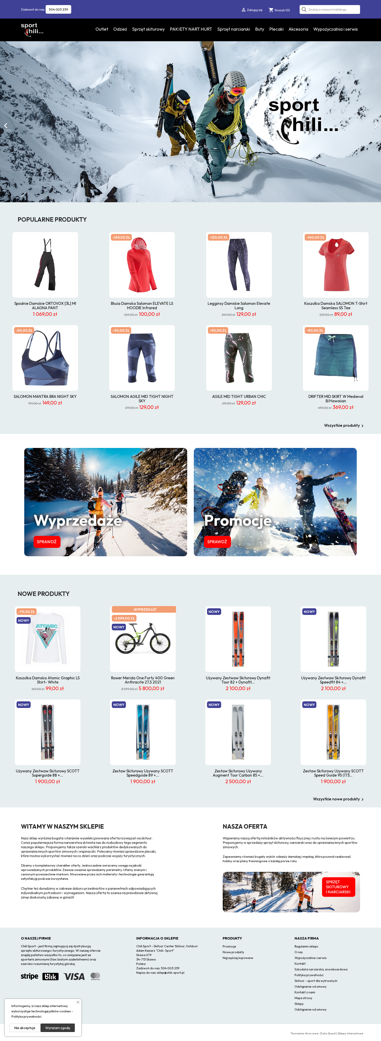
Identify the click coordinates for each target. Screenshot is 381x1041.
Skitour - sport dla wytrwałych (316, 981)
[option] (190, 121)
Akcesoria (298, 29)
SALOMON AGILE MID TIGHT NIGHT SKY (142, 398)
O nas (299, 952)
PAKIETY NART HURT (191, 29)
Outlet (101, 29)
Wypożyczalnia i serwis (335, 29)
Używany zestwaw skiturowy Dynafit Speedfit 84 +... (333, 680)
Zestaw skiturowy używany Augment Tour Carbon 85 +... (238, 773)
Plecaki (276, 29)
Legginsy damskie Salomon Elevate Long (239, 305)
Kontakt (300, 964)
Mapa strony (303, 998)
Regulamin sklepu (306, 946)
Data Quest (328, 1033)
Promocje (229, 946)
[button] (28, 123)
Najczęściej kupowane (238, 958)
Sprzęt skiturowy (148, 29)
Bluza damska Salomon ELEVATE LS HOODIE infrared (142, 305)
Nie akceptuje (24, 1028)
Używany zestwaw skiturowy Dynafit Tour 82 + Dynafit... (238, 680)
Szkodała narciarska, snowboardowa (321, 969)
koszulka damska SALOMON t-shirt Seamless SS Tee (335, 305)
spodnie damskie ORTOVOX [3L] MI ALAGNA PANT (45, 305)
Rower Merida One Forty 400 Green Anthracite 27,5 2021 (143, 680)
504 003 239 (58, 9)
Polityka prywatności (309, 975)
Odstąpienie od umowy (311, 987)
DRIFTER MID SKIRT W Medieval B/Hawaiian (335, 398)
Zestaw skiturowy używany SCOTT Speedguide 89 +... (142, 773)
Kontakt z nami (305, 992)
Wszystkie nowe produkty (339, 799)
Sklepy (299, 1004)
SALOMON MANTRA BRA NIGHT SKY (45, 396)
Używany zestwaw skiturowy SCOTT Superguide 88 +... (48, 773)
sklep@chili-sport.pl (170, 973)
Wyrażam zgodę (57, 1028)
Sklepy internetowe (350, 1033)
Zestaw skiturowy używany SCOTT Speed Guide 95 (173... (333, 773)
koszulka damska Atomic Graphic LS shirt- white (48, 680)
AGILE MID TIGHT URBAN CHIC (239, 396)
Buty (259, 29)
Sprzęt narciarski (233, 29)
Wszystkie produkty (344, 426)
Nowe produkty (233, 952)
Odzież (120, 29)
